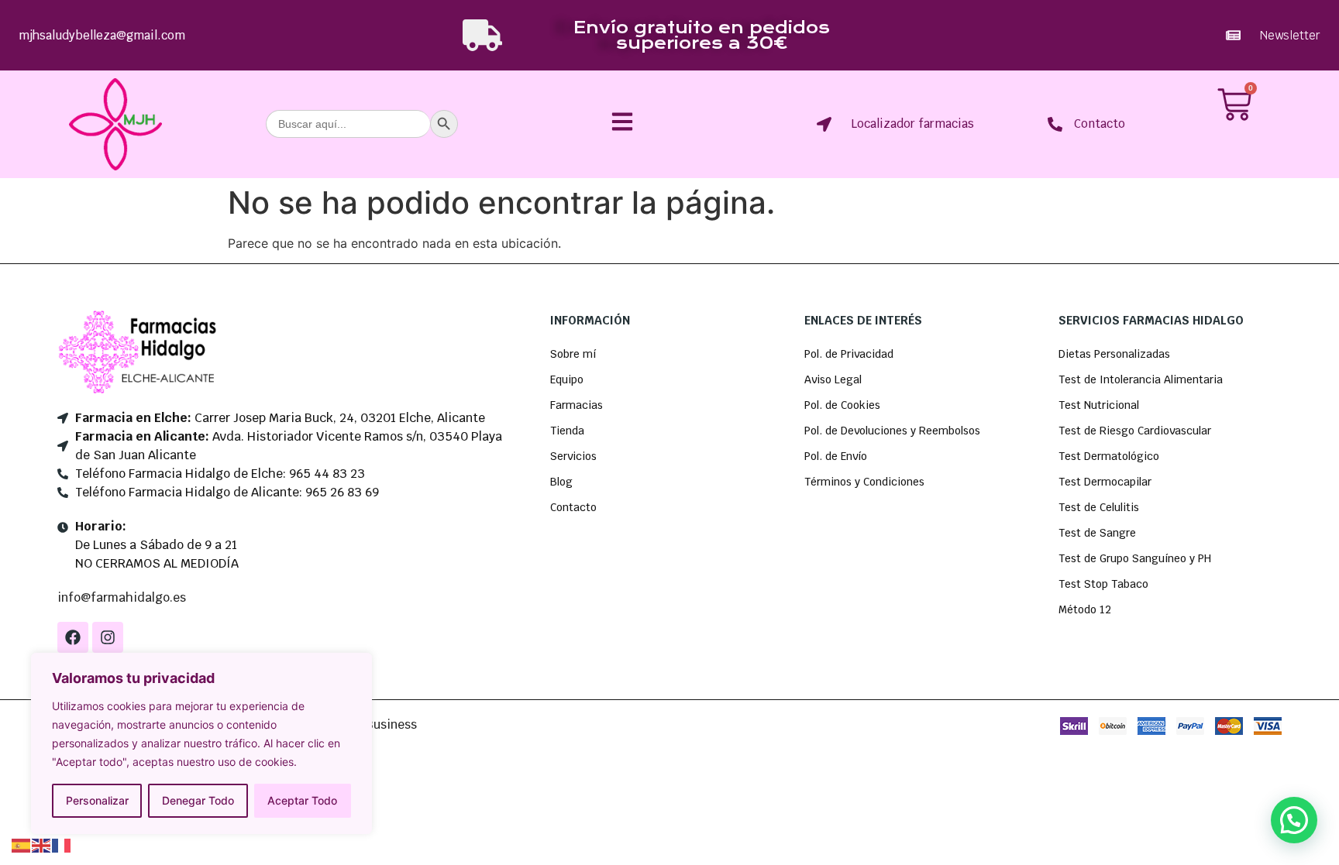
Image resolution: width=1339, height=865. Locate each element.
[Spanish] (22, 844)
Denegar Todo (198, 800)
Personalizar (97, 800)
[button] (1294, 820)
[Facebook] (72, 637)
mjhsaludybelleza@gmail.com (102, 35)
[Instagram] (107, 637)
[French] (62, 844)
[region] (201, 743)
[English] (42, 844)
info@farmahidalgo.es (121, 597)
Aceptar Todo (302, 800)
